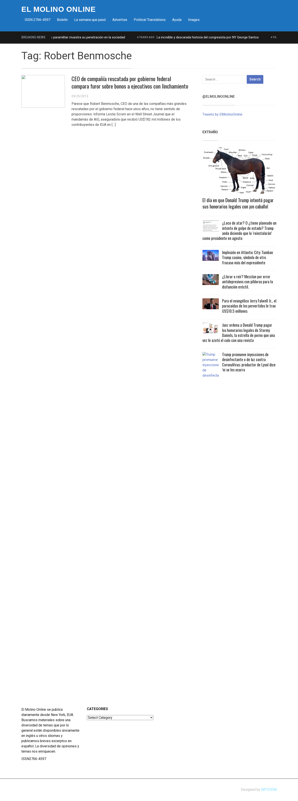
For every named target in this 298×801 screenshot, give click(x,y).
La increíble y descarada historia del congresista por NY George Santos (200, 37)
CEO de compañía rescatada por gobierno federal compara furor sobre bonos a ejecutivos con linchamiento (130, 82)
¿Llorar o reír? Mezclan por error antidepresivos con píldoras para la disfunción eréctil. (247, 282)
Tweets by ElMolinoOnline (222, 114)
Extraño (210, 132)
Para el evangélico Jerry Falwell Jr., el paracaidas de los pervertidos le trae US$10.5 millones (249, 306)
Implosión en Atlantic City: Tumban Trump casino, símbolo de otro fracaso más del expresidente (247, 257)
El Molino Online (58, 9)
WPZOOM (269, 789)
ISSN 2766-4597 (37, 20)
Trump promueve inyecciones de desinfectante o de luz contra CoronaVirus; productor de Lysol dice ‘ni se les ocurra (249, 362)
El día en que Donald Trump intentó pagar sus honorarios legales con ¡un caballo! (238, 203)
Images (194, 20)
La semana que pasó (90, 20)
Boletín (62, 20)
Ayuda (177, 20)
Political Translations (150, 20)
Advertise (119, 20)
